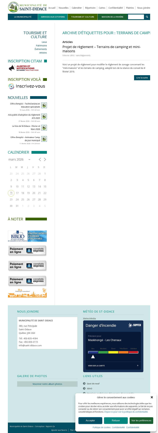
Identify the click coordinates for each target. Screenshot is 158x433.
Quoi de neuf (93, 383)
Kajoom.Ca (50, 426)
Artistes (43, 52)
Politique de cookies (101, 427)
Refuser (116, 420)
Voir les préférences (141, 420)
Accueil (51, 7)
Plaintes (130, 7)
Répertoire (90, 7)
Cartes (102, 7)
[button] (151, 397)
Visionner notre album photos (47, 383)
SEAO (89, 388)
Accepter (90, 420)
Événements (41, 49)
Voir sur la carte (96, 366)
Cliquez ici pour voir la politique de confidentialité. (126, 412)
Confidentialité (118, 427)
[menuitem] (23, 17)
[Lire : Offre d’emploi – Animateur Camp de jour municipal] (44, 139)
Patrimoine (41, 45)
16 (11, 192)
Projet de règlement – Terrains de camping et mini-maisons (101, 49)
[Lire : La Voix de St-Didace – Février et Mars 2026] (44, 127)
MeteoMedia (89, 318)
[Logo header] (27, 7)
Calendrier (77, 7)
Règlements (85, 55)
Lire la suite (142, 77)
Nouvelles (64, 7)
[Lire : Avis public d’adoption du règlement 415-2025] (44, 116)
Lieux (44, 42)
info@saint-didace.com (30, 345)
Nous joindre (143, 7)
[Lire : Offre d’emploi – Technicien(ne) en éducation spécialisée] (44, 105)
